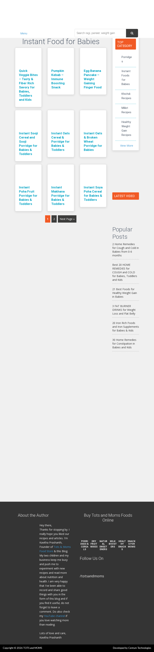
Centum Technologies (139, 648)
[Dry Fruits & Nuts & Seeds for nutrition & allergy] (125, 210)
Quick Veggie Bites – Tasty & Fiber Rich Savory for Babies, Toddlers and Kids (28, 85)
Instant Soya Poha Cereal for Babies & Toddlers (93, 193)
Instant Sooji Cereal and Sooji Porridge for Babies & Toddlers (28, 143)
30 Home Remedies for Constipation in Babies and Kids (124, 343)
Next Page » (67, 219)
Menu (23, 33)
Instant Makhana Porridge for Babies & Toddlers (60, 195)
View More (126, 145)
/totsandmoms (92, 576)
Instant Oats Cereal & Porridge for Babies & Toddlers (60, 141)
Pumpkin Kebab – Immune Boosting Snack (58, 79)
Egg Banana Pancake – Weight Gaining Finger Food (93, 79)
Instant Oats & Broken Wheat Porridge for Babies (93, 141)
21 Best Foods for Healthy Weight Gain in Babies (124, 292)
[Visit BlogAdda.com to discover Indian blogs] (119, 361)
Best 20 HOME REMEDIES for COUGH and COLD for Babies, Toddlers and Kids (124, 272)
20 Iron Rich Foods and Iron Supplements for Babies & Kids (125, 326)
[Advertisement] (125, 426)
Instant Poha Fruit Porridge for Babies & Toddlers (28, 195)
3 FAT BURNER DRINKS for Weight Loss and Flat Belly (124, 309)
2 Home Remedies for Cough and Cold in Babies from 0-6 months (125, 249)
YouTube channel (54, 616)
